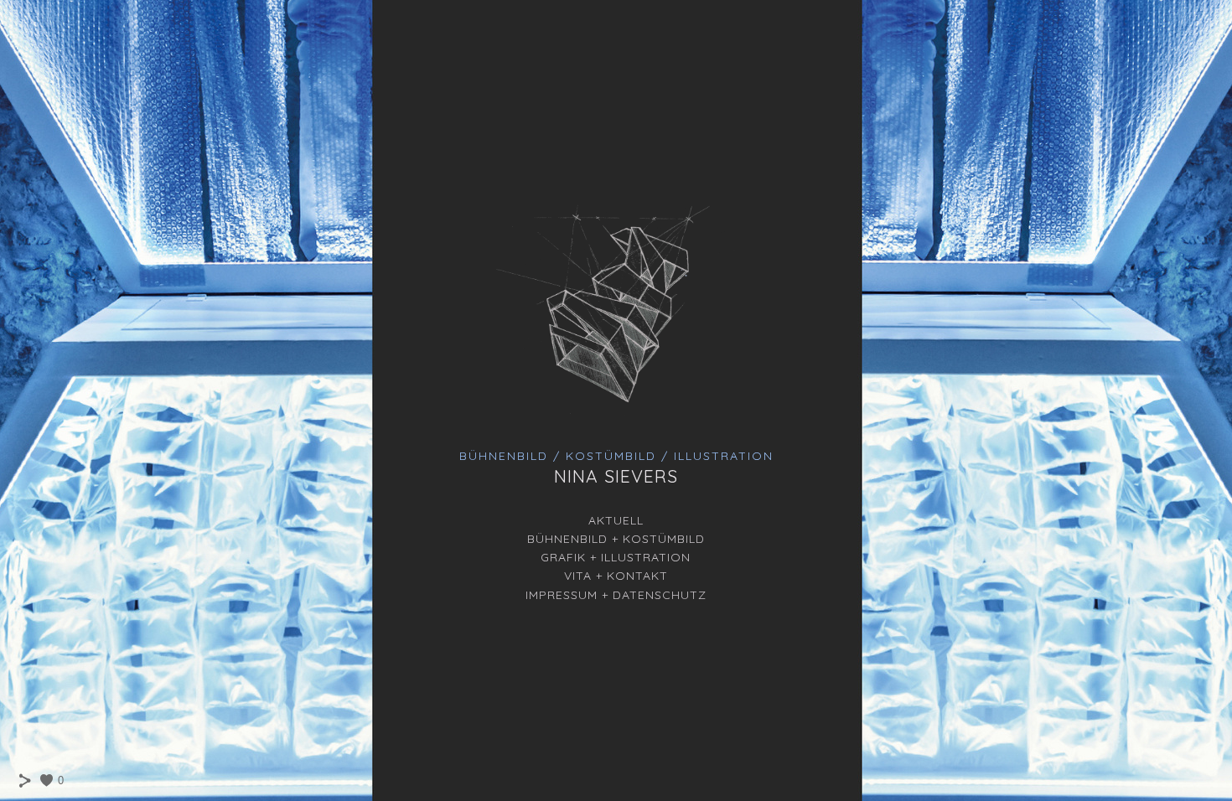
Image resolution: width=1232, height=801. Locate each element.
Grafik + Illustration (616, 557)
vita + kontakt (616, 575)
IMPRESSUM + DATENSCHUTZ (616, 594)
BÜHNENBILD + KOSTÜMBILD (616, 538)
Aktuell (616, 520)
